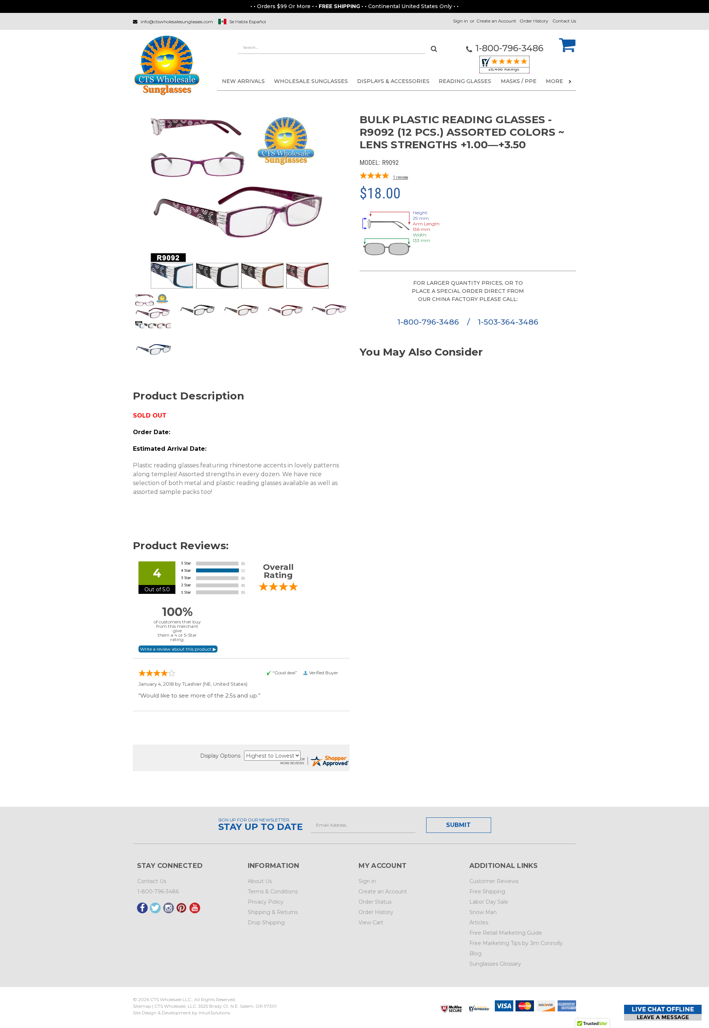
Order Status (375, 902)
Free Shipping (487, 891)
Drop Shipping (266, 922)
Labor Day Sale (488, 902)
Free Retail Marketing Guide (505, 933)
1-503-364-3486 (508, 321)
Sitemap (142, 1006)
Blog (475, 953)
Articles (478, 922)
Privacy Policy (266, 902)
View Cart (371, 922)
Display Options (220, 755)
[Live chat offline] (663, 1013)
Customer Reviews (493, 881)
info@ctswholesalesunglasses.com (177, 21)
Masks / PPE (519, 81)
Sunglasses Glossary (495, 963)
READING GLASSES (465, 81)
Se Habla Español (247, 21)
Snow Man (483, 912)
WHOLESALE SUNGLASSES (311, 81)
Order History (534, 21)
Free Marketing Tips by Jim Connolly (516, 943)
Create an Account (496, 21)
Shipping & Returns (273, 912)
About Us (260, 881)
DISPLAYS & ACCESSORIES (393, 81)
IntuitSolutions (214, 1012)
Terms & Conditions (273, 891)
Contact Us (564, 21)
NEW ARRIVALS (243, 81)
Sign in (460, 21)
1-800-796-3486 (429, 321)
